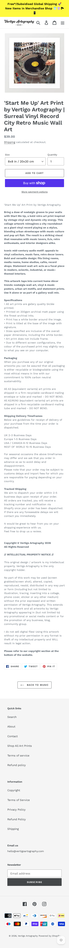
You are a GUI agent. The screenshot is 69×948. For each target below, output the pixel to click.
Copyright (13, 790)
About (11, 726)
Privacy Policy (16, 809)
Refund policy (16, 765)
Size (7, 154)
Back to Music (37, 685)
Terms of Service (18, 800)
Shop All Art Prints (19, 745)
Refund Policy (16, 819)
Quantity (52, 154)
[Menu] (63, 23)
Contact (12, 736)
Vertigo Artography (28, 936)
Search (12, 717)
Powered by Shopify (49, 936)
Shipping (9, 142)
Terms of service (18, 755)
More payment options (35, 191)
